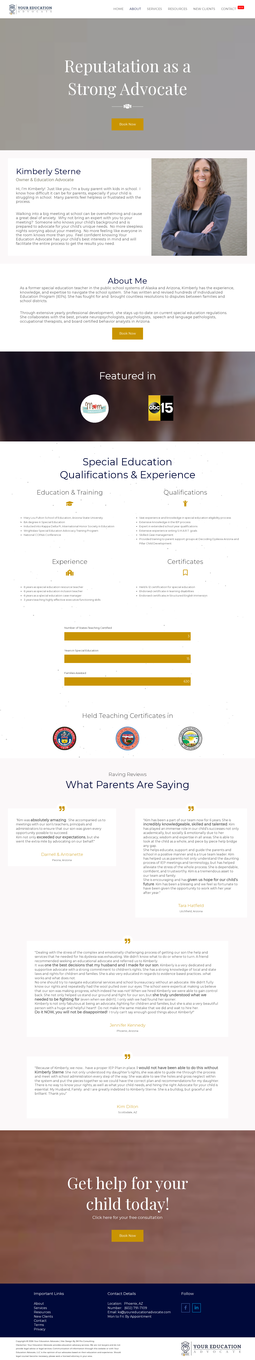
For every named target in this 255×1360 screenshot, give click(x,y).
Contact (40, 1321)
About (39, 1303)
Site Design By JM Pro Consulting (77, 1341)
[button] (127, 124)
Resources (42, 1312)
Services (40, 1308)
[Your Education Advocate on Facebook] (185, 1308)
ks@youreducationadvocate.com (144, 1312)
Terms (39, 1325)
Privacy (39, 1329)
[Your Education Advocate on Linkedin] (196, 1308)
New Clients (43, 1316)
